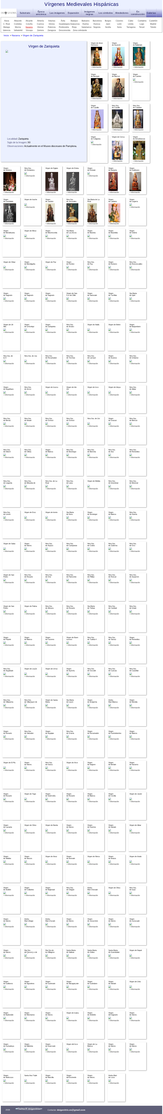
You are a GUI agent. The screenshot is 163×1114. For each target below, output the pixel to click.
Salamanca (86, 27)
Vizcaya (29, 30)
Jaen (108, 24)
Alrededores (121, 13)
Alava (6, 21)
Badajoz (74, 21)
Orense (40, 27)
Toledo (153, 27)
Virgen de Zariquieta (33, 35)
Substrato (25, 13)
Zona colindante (80, 30)
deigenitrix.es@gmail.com (71, 1110)
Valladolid (18, 30)
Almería (40, 21)
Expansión (73, 13)
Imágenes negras (89, 12)
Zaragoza (52, 30)
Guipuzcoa (74, 24)
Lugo (142, 24)
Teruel (142, 27)
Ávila (63, 21)
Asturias (51, 21)
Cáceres (119, 21)
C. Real (6, 24)
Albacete (18, 21)
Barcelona (97, 21)
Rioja (74, 27)
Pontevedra (63, 27)
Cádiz (130, 21)
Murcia (18, 27)
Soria (119, 27)
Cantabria (142, 21)
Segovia (96, 27)
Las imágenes (57, 13)
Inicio (6, 35)
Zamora (40, 30)
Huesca (96, 24)
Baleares (85, 21)
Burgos (108, 21)
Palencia (52, 27)
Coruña (29, 24)
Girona (52, 24)
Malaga (6, 27)
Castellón (153, 21)
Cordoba (18, 24)
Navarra (29, 27)
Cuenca (40, 24)
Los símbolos (106, 13)
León (119, 24)
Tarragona (131, 27)
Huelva (85, 24)
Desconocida (63, 30)
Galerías (151, 13)
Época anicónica (41, 12)
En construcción (138, 12)
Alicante (29, 21)
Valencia (6, 30)
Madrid (153, 24)
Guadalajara (63, 24)
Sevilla (108, 27)
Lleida (130, 24)
